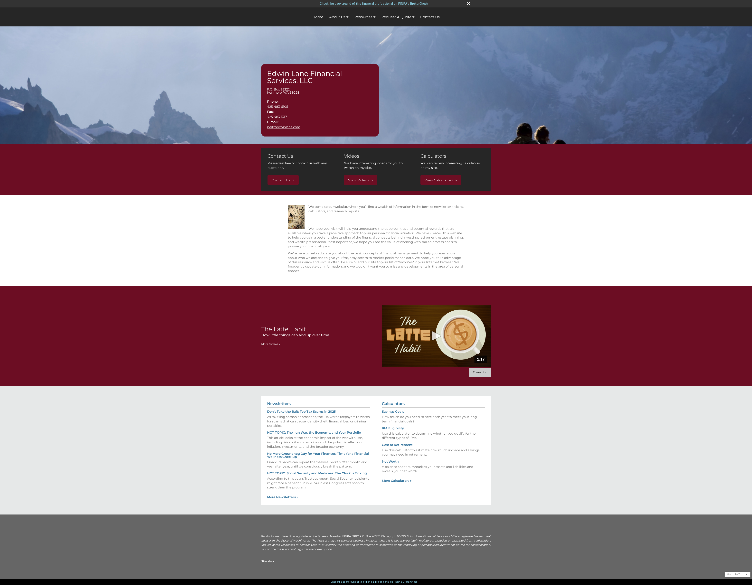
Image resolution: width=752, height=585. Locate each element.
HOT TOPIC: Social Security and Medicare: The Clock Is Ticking (317, 473)
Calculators (393, 403)
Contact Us (430, 17)
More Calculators (397, 481)
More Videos (270, 344)
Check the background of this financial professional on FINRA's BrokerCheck (374, 3)
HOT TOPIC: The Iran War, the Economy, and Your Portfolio (314, 432)
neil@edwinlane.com (283, 127)
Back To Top (735, 574)
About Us (337, 17)
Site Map (267, 561)
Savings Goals (393, 411)
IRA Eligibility (393, 428)
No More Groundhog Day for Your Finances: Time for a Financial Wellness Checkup (318, 455)
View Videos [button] (358, 180)
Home (317, 17)
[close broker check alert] (468, 3)
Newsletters (279, 403)
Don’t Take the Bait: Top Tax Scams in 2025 (301, 411)
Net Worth (390, 461)
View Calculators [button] (439, 180)
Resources (363, 17)
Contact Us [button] (281, 180)
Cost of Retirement (397, 445)
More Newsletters (282, 497)
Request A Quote (396, 17)
